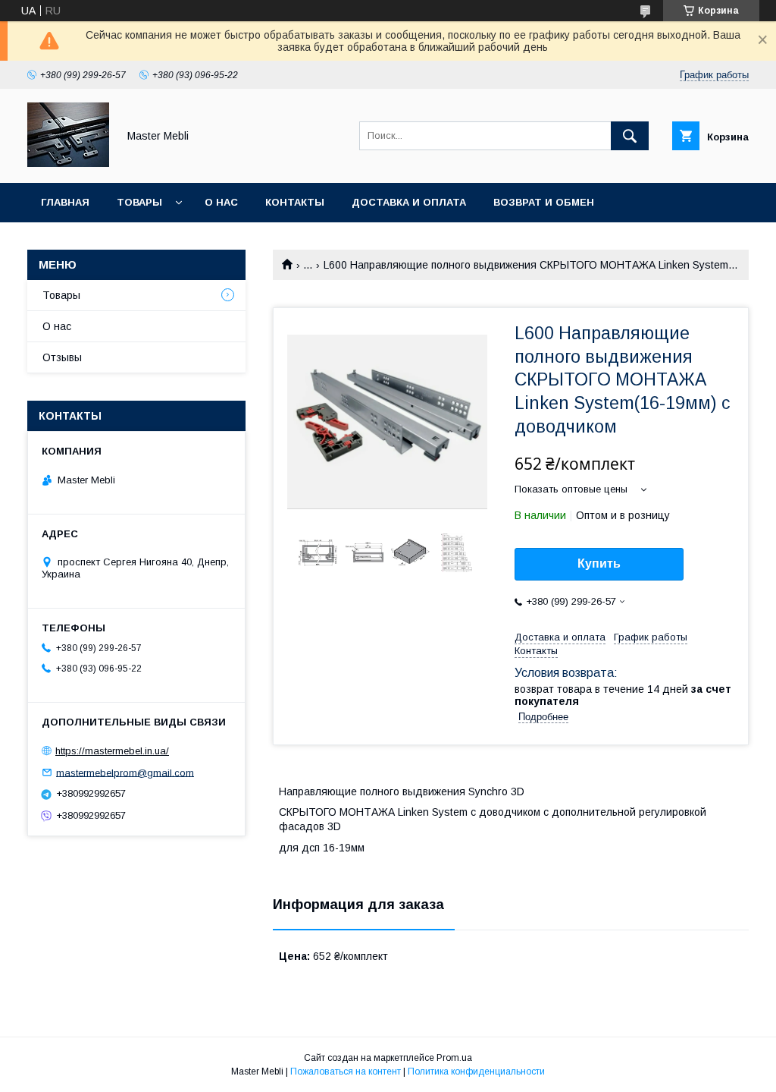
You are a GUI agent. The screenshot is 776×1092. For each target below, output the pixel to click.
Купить (599, 563)
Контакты (294, 202)
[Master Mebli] (68, 163)
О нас (221, 202)
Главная (65, 202)
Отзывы (62, 357)
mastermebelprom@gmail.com (125, 772)
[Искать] (630, 135)
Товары (139, 202)
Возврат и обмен (543, 202)
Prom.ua (454, 1058)
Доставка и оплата (409, 202)
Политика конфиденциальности (476, 1071)
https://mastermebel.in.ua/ (112, 751)
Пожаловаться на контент (345, 1071)
